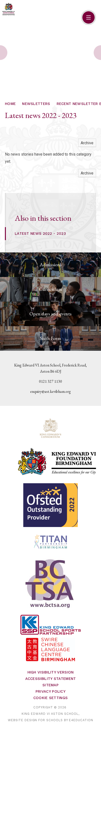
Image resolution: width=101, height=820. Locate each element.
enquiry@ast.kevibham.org (50, 391)
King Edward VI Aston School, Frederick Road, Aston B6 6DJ (50, 368)
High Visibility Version (50, 672)
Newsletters (36, 104)
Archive (87, 143)
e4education (81, 720)
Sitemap (50, 685)
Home (10, 104)
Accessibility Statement (50, 678)
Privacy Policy (50, 691)
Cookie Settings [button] (50, 698)
